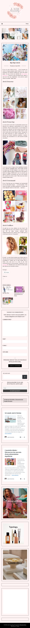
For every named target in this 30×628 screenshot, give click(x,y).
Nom (4, 339)
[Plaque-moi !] (8, 300)
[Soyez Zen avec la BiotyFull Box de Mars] (19, 289)
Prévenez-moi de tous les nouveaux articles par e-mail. (15, 360)
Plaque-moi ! (6, 304)
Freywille (12, 168)
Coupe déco (15, 562)
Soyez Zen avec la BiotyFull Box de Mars (19, 294)
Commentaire (7, 319)
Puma (9, 172)
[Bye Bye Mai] (8, 289)
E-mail (5, 345)
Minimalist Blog (23, 624)
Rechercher (6, 373)
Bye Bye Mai (6, 293)
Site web (5, 352)
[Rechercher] (24, 377)
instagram (5, 264)
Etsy (13, 171)
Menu (27, 23)
